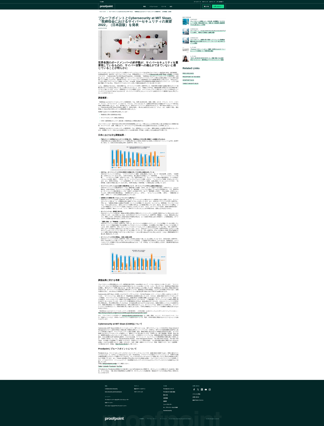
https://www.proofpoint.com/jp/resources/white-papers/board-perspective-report (122, 312)
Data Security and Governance (113, 392)
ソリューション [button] (154, 6)
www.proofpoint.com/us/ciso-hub (132, 315)
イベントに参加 (196, 394)
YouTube (119, 366)
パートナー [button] (196, 1)
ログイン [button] (211, 1)
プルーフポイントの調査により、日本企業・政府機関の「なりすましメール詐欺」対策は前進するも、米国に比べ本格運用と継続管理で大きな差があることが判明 (207, 23)
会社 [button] (171, 6)
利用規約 (142, 418)
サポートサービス (138, 392)
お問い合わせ (196, 397)
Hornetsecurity (167, 410)
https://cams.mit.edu (121, 344)
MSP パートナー (109, 402)
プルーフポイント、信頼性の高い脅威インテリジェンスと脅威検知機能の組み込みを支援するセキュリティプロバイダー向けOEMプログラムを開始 (207, 41)
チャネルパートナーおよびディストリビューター (117, 399)
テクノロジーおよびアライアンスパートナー (116, 406)
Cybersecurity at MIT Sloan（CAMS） (161, 74)
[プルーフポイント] (107, 6)
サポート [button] (204, 1)
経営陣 (165, 401)
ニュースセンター (167, 404)
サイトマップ (163, 418)
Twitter (100, 366)
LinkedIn (106, 366)
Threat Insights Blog (190, 83)
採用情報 (165, 398)
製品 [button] (144, 6)
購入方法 (165, 395)
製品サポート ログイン (139, 389)
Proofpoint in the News (191, 77)
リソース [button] (163, 6)
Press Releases (188, 73)
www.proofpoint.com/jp (110, 363)
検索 (102, 1)
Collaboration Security (111, 389)
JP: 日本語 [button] (219, 1)
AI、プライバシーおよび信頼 (170, 407)
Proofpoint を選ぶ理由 (169, 392)
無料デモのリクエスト (198, 400)
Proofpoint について (168, 389)
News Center (103, 11)
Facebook (112, 366)
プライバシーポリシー (152, 418)
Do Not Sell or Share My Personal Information (180, 418)
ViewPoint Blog (188, 80)
